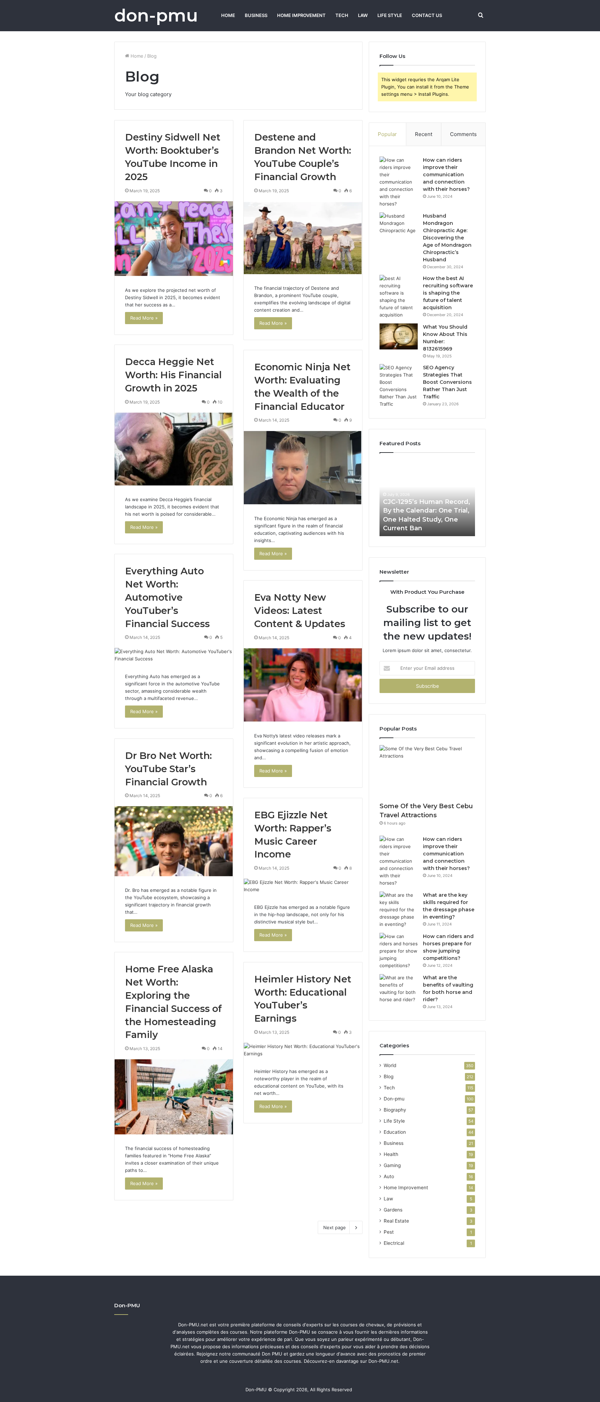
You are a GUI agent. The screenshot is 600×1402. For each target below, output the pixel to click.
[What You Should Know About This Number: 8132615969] (399, 336)
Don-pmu (394, 1098)
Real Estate (396, 1221)
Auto (389, 1176)
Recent (423, 134)
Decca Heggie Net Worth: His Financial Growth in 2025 (173, 375)
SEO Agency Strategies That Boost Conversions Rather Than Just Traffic (447, 382)
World (390, 1065)
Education (395, 1132)
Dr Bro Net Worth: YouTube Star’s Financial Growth (168, 769)
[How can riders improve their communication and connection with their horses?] (399, 182)
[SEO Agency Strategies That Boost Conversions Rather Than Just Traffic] (399, 386)
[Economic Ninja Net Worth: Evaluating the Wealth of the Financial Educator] (303, 467)
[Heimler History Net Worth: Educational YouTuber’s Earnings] (303, 1050)
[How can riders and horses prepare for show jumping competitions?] (399, 951)
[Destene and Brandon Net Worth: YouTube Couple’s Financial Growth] (303, 237)
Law (363, 15)
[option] (427, 498)
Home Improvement (301, 15)
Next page (334, 1227)
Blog (388, 1076)
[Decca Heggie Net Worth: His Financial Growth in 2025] (174, 449)
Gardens (393, 1210)
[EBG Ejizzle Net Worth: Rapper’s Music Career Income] (303, 886)
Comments (463, 134)
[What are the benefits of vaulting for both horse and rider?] (399, 988)
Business (256, 15)
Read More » (144, 318)
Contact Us (427, 15)
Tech (341, 15)
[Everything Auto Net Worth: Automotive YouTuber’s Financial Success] (174, 655)
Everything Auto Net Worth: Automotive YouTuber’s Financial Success (167, 597)
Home (228, 15)
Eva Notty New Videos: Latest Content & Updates (299, 611)
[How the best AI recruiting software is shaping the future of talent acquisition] (399, 297)
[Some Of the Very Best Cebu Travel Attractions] (427, 772)
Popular (387, 134)
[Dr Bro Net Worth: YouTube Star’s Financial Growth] (174, 841)
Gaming (392, 1165)
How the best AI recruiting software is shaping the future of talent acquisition (448, 293)
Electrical (394, 1243)
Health (391, 1154)
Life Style (389, 15)
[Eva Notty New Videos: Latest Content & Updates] (303, 685)
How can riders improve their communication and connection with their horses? (446, 174)
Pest (389, 1232)
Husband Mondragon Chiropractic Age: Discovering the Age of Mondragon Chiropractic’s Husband (447, 238)
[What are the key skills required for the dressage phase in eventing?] (399, 910)
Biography (395, 1110)
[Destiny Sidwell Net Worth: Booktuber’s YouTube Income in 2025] (174, 238)
